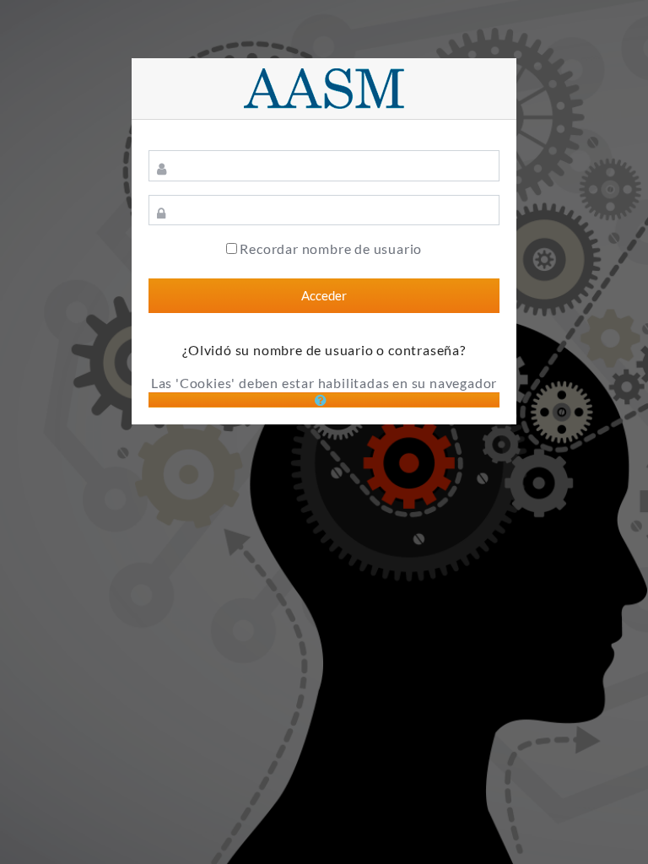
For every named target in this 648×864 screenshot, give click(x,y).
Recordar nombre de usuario (331, 248)
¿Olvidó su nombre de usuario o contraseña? (324, 350)
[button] (323, 400)
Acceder (324, 295)
